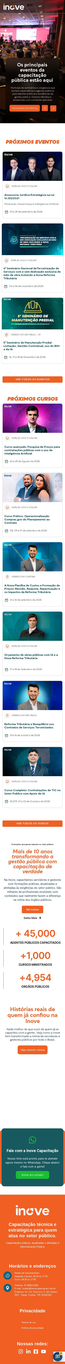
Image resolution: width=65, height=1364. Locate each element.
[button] (59, 6)
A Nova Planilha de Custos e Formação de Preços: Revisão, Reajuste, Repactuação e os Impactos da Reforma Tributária (32, 589)
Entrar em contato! (32, 1174)
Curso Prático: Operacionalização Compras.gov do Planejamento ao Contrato (27, 519)
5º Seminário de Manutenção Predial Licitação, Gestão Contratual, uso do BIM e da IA (32, 346)
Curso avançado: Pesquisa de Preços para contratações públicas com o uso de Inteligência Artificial (32, 450)
